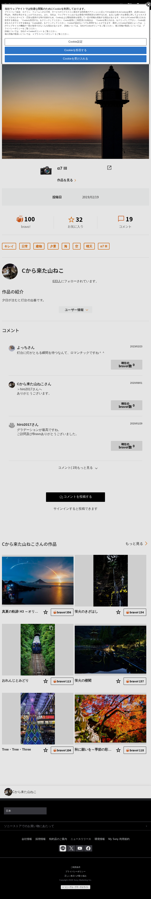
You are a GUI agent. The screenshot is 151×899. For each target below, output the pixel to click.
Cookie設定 (75, 41)
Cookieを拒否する (75, 50)
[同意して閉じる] (148, 4)
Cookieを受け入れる (75, 58)
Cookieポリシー (35, 31)
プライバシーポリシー (44, 34)
